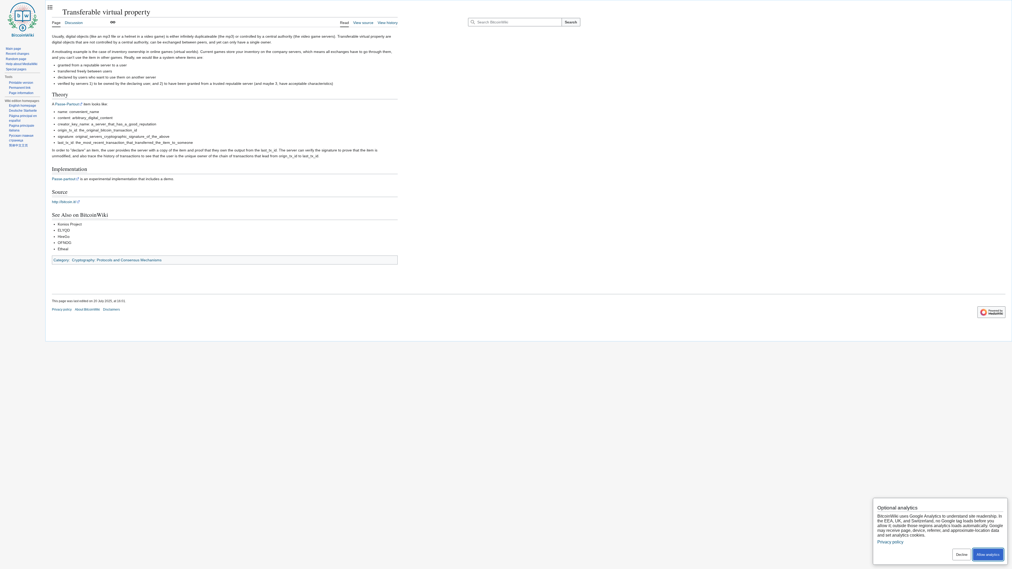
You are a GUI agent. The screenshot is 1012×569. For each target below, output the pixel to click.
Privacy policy (62, 309)
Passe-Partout (67, 104)
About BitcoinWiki (87, 309)
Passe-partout (63, 179)
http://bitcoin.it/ (64, 202)
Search (571, 22)
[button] (113, 22)
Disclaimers (111, 309)
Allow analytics (988, 555)
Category (61, 260)
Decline (961, 555)
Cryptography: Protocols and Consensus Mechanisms (117, 260)
